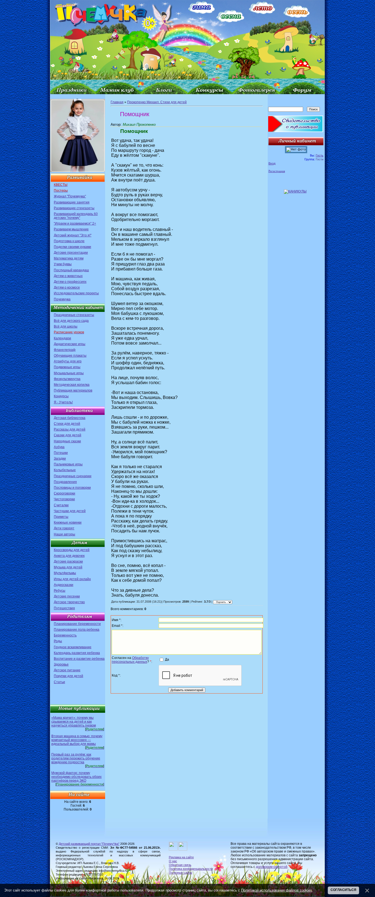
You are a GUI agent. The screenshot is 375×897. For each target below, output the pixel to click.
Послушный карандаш (71, 270)
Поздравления (65, 482)
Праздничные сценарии (72, 476)
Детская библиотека (69, 418)
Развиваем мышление (71, 229)
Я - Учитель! (63, 402)
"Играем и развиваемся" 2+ (75, 223)
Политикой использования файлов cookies (276, 890)
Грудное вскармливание (72, 647)
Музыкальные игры (69, 373)
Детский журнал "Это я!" (72, 235)
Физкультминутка (67, 379)
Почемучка (62, 299)
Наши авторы (64, 534)
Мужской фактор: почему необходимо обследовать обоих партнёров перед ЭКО (76, 777)
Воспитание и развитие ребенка (79, 659)
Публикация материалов (73, 390)
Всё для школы (65, 326)
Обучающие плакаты (70, 355)
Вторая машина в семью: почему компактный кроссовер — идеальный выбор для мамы (76, 740)
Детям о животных (68, 276)
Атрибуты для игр (68, 361)
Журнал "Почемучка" (70, 196)
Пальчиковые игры (68, 464)
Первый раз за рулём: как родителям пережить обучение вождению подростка (75, 758)
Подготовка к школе (69, 241)
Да (167, 659)
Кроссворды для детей (71, 550)
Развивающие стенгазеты (74, 208)
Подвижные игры (67, 367)
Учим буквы (63, 264)
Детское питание (67, 670)
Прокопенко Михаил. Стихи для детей (157, 102)
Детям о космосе (67, 287)
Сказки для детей (67, 435)
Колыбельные (65, 470)
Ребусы (59, 591)
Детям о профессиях (70, 282)
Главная (117, 102)
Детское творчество (69, 602)
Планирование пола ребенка (76, 629)
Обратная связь (180, 865)
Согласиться (343, 890)
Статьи (59, 682)
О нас (173, 861)
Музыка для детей (68, 567)
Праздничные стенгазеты (74, 315)
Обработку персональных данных (130, 660)
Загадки (60, 458)
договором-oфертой (271, 867)
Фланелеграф (64, 350)
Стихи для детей (67, 424)
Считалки (61, 505)
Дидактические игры (69, 344)
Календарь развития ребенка (77, 653)
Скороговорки (64, 493)
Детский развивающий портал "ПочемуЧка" (89, 843)
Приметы (61, 517)
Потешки (61, 453)
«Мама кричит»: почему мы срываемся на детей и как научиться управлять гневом (73, 721)
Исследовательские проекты (76, 293)
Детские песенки (67, 596)
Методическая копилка (71, 385)
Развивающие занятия (71, 202)
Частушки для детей (70, 511)
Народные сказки (67, 441)
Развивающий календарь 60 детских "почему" (76, 216)
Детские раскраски (68, 561)
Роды (58, 641)
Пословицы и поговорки (72, 488)
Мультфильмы (65, 573)
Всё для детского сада (71, 321)
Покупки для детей (68, 676)
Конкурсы (61, 396)
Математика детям (68, 258)
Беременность (65, 635)
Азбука (59, 447)
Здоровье (61, 664)
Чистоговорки (64, 499)
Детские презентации (71, 253)
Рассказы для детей (69, 429)
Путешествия (64, 608)
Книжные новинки (68, 522)
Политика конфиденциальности (191, 868)
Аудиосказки (63, 585)
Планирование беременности (77, 624)
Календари (62, 338)
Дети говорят (64, 528)
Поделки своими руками (72, 247)
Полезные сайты (180, 872)
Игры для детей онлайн (72, 579)
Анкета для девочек (69, 556)
